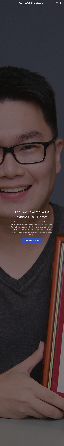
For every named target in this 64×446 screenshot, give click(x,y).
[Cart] (61, 3)
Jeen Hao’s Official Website (31, 3)
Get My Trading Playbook (32, 240)
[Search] (57, 3)
